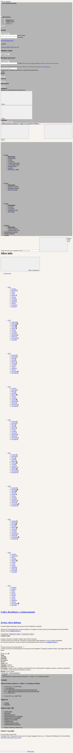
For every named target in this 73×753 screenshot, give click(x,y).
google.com (4, 653)
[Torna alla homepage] (36, 123)
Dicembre (14, 306)
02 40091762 (10, 688)
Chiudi (3, 77)
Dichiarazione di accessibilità (12, 718)
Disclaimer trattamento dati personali (11, 737)
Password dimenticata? (7, 40)
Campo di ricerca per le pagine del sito (11, 250)
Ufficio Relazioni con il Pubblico (13, 716)
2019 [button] (9, 519)
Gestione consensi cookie (11, 723)
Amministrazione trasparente (12, 724)
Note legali (7, 713)
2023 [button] (9, 386)
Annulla (3, 122)
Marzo (13, 292)
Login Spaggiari (46, 66)
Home (69, 238)
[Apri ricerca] (58, 131)
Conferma (9, 122)
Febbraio (14, 290)
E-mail (19, 63)
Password (20, 37)
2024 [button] (9, 353)
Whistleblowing (8, 721)
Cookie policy (8, 711)
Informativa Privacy (9, 715)
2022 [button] (9, 420)
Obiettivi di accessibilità (11, 719)
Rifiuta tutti (15, 634)
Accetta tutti (28, 634)
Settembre (14, 302)
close (2, 139)
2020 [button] (9, 486)
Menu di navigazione (33, 270)
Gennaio (13, 289)
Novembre (14, 305)
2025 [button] (9, 320)
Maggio (14, 295)
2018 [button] (9, 552)
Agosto (14, 300)
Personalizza (4, 634)
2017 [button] (9, 585)
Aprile (13, 293)
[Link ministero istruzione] (8, 3)
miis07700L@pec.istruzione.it (23, 691)
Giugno (13, 297)
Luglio (13, 298)
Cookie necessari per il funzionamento (12, 647)
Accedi (3, 26)
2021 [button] (9, 453)
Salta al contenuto (6, 1)
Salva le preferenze (14, 673)
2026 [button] (9, 287)
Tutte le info (7, 273)
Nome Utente (21, 35)
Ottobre (13, 303)
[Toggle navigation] (15, 131)
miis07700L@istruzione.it (22, 690)
